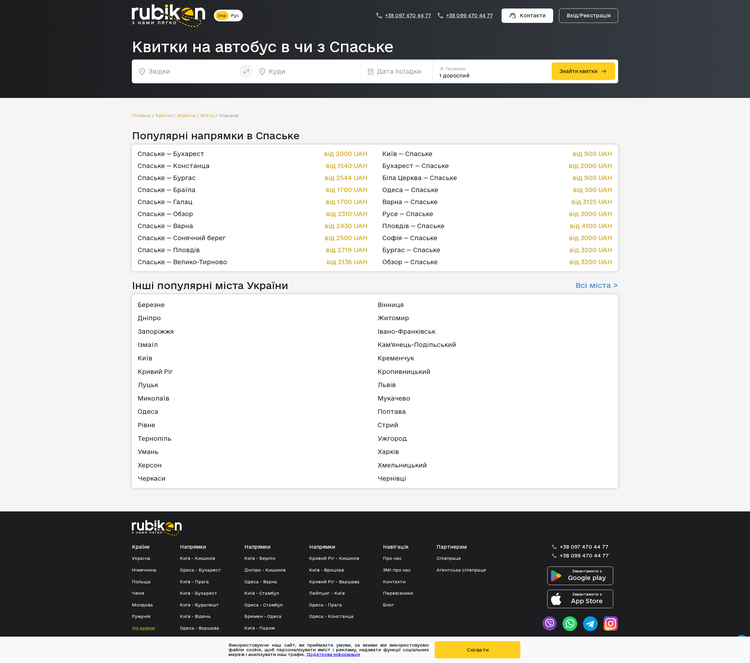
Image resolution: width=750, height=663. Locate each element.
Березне (151, 304)
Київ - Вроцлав (326, 569)
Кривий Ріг (155, 371)
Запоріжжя (156, 331)
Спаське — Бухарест (171, 153)
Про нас (392, 558)
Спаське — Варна (165, 226)
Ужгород (392, 438)
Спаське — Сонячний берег (182, 238)
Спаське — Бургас (167, 177)
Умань (148, 451)
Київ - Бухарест (198, 593)
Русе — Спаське (407, 214)
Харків (388, 451)
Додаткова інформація (333, 654)
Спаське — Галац (165, 202)
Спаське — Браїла (166, 189)
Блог (388, 604)
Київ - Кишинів (197, 558)
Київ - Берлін (259, 558)
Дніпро (149, 317)
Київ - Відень (195, 616)
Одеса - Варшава (199, 627)
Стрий (388, 424)
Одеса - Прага (325, 604)
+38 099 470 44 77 (469, 15)
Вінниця (391, 304)
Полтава (392, 411)
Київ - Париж (259, 627)
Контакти (394, 581)
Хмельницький (402, 465)
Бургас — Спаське (411, 250)
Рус (235, 15)
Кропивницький (404, 371)
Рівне (146, 424)
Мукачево (394, 398)
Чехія (138, 593)
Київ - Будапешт (199, 604)
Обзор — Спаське (410, 262)
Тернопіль (154, 438)
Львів (387, 384)
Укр (222, 15)
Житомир (393, 317)
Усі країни (143, 627)
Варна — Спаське (410, 202)
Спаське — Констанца (173, 165)
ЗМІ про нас (397, 569)
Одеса (148, 411)
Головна (141, 115)
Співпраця (449, 558)
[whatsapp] (569, 623)
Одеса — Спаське (410, 189)
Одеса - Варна (260, 581)
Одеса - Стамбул (263, 604)
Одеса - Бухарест (200, 569)
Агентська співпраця (461, 569)
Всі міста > (596, 285)
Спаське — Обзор (165, 214)
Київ (145, 358)
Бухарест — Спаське (415, 165)
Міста (207, 115)
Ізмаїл (148, 344)
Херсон (150, 465)
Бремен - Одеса (263, 616)
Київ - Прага (194, 581)
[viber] (549, 623)
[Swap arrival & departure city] (246, 71)
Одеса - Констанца (331, 616)
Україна (186, 115)
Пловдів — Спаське (413, 226)
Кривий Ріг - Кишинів (334, 558)
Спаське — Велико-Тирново (182, 262)
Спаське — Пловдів (169, 250)
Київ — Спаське (407, 153)
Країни (164, 115)
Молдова (142, 604)
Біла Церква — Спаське (419, 177)
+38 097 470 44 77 (408, 15)
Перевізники (398, 593)
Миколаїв (153, 398)
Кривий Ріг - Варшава (334, 581)
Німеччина (144, 569)
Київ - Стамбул (261, 593)
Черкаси (152, 478)
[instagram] (611, 623)
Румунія (141, 616)
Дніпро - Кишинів (265, 569)
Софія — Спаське (409, 238)
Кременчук (396, 358)
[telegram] (590, 623)
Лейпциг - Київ (327, 593)
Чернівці (392, 478)
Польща (141, 581)
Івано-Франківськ (406, 331)
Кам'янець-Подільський (417, 344)
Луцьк (148, 384)
